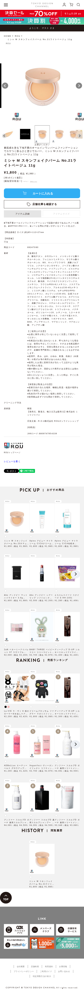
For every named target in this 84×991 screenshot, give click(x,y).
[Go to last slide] (4, 136)
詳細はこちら (33, 181)
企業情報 (63, 966)
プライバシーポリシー (24, 971)
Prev (5, 86)
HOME (7, 36)
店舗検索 (35, 966)
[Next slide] (80, 136)
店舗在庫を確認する (44, 204)
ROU (17, 36)
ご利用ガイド (46, 971)
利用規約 (49, 966)
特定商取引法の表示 (42, 976)
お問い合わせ (64, 971)
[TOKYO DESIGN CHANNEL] (42, 5)
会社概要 (21, 966)
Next (79, 86)
